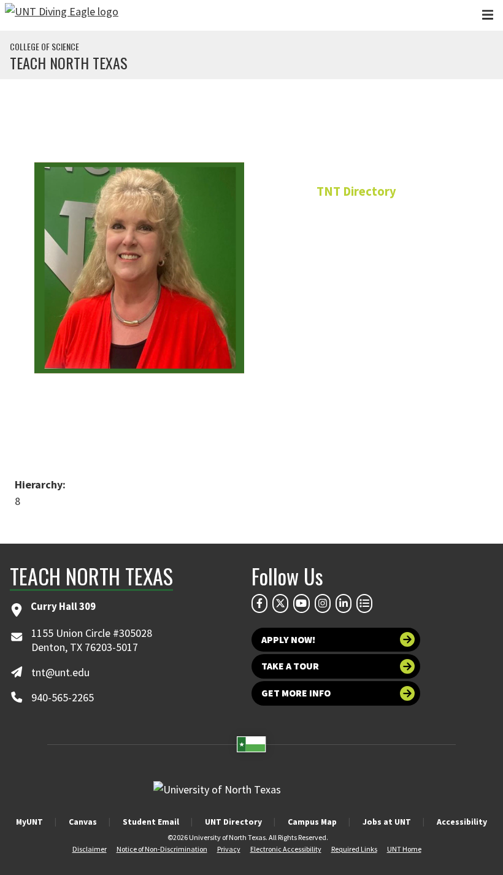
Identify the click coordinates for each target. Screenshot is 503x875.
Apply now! (288, 640)
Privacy (228, 849)
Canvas (83, 821)
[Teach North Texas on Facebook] (259, 603)
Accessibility (462, 821)
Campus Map (312, 821)
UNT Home (404, 849)
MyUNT (29, 821)
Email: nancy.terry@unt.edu (356, 348)
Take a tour (290, 666)
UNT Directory (233, 821)
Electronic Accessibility (285, 849)
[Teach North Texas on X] (280, 603)
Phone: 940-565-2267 (356, 319)
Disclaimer (89, 849)
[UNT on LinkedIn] (343, 603)
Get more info (296, 693)
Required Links (354, 849)
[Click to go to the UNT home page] (61, 15)
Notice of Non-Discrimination (162, 849)
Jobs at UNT (387, 821)
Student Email (151, 821)
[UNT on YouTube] (301, 603)
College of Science (44, 46)
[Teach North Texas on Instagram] (323, 603)
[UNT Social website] (364, 603)
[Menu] (487, 15)
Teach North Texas (69, 62)
